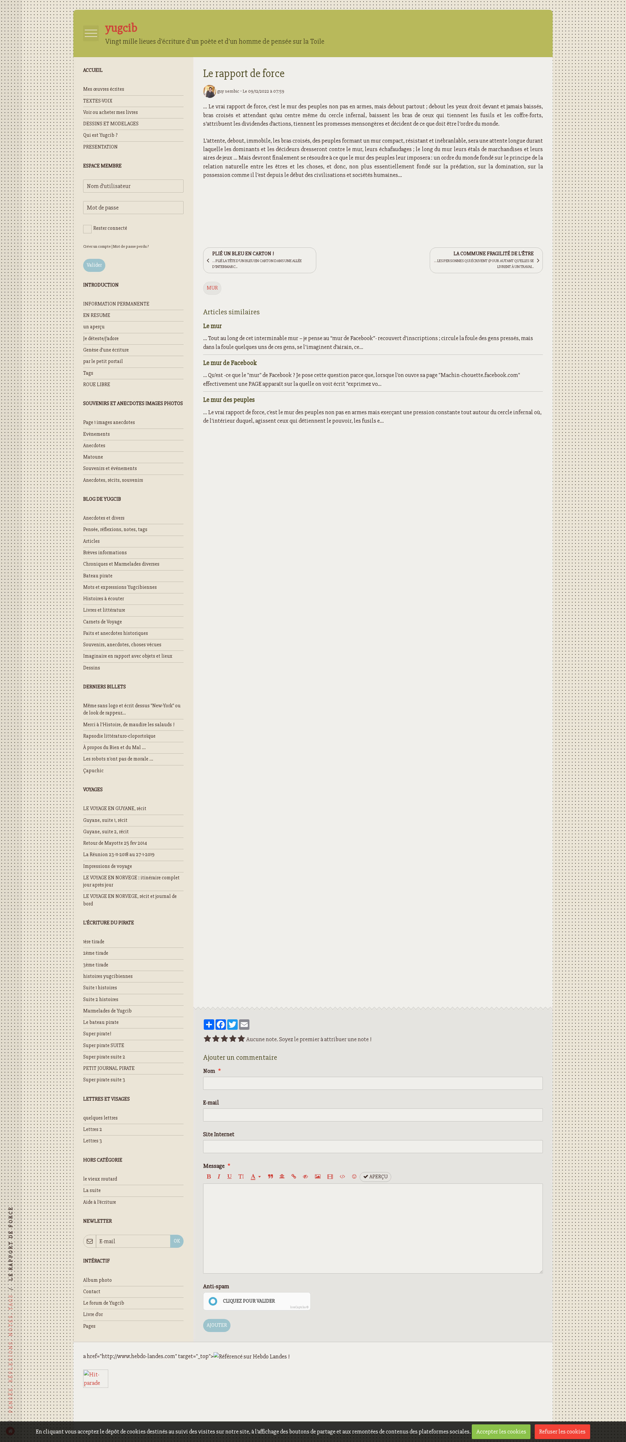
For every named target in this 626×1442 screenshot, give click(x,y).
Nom (209, 1070)
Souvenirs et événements (110, 468)
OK (177, 1241)
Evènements (96, 434)
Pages (89, 1326)
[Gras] (208, 1177)
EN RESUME (96, 315)
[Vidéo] (330, 1177)
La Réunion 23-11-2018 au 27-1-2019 (119, 855)
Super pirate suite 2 (104, 1057)
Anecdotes (94, 446)
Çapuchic (93, 771)
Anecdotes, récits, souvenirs (113, 480)
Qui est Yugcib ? (100, 135)
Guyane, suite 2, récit (106, 832)
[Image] (317, 1177)
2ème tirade (95, 953)
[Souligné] (229, 1177)
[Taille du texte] (241, 1177)
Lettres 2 (92, 1129)
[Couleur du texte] (255, 1177)
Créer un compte (97, 246)
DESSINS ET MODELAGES (111, 124)
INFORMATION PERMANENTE (116, 304)
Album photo (97, 1280)
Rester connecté (110, 228)
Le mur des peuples (229, 399)
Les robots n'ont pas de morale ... (118, 759)
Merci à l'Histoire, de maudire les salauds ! (128, 725)
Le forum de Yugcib (103, 1303)
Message (214, 1165)
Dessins (91, 668)
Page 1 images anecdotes (109, 422)
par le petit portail (103, 361)
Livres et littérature (104, 610)
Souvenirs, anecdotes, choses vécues (122, 645)
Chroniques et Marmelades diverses (121, 564)
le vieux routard (100, 1179)
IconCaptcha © (299, 1307)
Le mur (212, 325)
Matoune (93, 457)
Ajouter (217, 1325)
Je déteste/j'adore (101, 339)
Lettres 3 (92, 1141)
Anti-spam (216, 1286)
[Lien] (294, 1177)
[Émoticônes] (354, 1177)
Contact (91, 1292)
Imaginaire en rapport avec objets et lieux (127, 656)
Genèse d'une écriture (106, 350)
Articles (91, 541)
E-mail (211, 1102)
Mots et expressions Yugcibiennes (120, 587)
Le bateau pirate (101, 1022)
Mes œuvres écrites (103, 89)
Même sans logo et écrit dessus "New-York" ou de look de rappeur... (132, 709)
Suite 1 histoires (100, 988)
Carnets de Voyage (102, 622)
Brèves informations (105, 553)
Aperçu (378, 1177)
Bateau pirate (97, 576)
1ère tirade (93, 942)
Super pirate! (97, 1034)
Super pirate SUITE (103, 1045)
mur (212, 288)
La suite (92, 1190)
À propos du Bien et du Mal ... (114, 748)
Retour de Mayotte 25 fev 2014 (115, 843)
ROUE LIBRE (96, 385)
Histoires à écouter (103, 599)
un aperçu (94, 327)
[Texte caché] (305, 1177)
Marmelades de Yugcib (107, 1011)
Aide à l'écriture (99, 1202)
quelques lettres (100, 1118)
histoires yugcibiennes (108, 976)
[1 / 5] (207, 1039)
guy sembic (227, 91)
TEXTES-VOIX (97, 101)
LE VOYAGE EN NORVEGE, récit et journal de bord (130, 900)
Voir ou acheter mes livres (110, 112)
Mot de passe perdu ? (131, 246)
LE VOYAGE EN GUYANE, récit (114, 809)
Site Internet (218, 1134)
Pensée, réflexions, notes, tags (115, 529)
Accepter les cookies (501, 1431)
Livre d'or (93, 1314)
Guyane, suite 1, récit (105, 820)
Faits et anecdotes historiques (115, 633)
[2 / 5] (215, 1039)
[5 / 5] (241, 1039)
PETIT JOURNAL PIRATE (109, 1068)
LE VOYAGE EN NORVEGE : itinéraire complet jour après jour (131, 881)
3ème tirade (95, 965)
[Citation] (270, 1177)
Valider (94, 265)
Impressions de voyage (107, 866)
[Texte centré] (282, 1177)
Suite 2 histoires (100, 999)
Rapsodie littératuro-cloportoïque (119, 736)
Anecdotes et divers (104, 518)
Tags (88, 373)
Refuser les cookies (562, 1431)
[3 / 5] (224, 1039)
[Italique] (219, 1177)
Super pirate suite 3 (104, 1080)
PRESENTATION (100, 147)
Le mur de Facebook (230, 362)
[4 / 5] (232, 1039)
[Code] (342, 1177)
